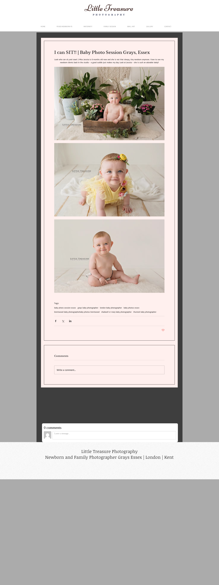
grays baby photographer (88, 307)
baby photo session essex (65, 307)
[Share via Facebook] (55, 321)
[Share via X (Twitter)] (63, 321)
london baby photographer (111, 307)
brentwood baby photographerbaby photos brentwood (77, 312)
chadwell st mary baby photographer (116, 312)
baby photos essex (131, 307)
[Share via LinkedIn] (70, 321)
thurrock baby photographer (144, 312)
